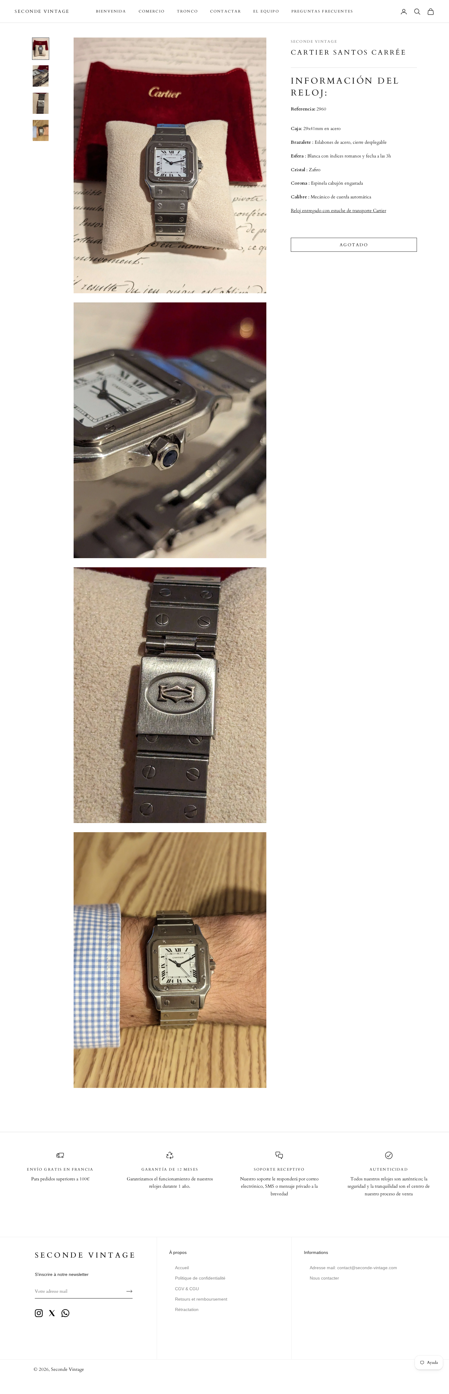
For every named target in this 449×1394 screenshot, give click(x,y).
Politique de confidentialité (200, 1278)
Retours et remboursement (201, 1299)
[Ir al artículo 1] (40, 49)
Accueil (182, 1267)
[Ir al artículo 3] (40, 103)
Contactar (225, 11)
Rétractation (187, 1309)
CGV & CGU (187, 1288)
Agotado (354, 244)
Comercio (152, 11)
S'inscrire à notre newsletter (62, 1274)
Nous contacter (324, 1278)
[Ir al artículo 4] (40, 130)
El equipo (266, 11)
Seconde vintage (85, 1255)
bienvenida (111, 11)
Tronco (187, 11)
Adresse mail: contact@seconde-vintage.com (353, 1267)
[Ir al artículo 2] (40, 76)
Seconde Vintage (314, 41)
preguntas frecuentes (322, 11)
